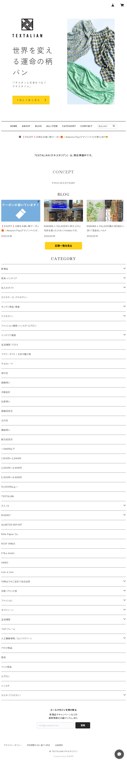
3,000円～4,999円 (11, 468)
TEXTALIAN (7, 496)
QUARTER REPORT (11, 524)
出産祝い (5, 401)
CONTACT (86, 126)
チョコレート (7, 363)
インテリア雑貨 (8, 335)
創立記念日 (7, 439)
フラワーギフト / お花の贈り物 (16, 354)
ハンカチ (5, 685)
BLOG (38, 126)
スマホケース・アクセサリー (14, 297)
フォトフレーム (8, 629)
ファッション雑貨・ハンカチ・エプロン (19, 325)
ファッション (7, 600)
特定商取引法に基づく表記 (38, 745)
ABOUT (26, 126)
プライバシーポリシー (13, 745)
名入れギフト (7, 287)
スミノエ (5, 505)
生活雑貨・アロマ (9, 344)
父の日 (4, 420)
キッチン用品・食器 (10, 306)
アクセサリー (7, 316)
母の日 (4, 373)
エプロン (5, 676)
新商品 (4, 269)
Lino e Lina (7, 572)
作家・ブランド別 (9, 591)
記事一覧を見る (63, 245)
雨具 (3, 657)
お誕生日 (5, 392)
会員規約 (59, 745)
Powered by (60, 756)
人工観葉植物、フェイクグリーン (16, 638)
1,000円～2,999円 (11, 458)
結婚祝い (5, 382)
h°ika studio (8, 553)
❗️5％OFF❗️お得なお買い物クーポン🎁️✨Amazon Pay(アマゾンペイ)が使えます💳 (65, 137)
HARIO (4, 562)
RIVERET (6, 515)
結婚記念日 (7, 411)
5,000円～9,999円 (11, 477)
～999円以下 (8, 449)
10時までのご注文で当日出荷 (15, 581)
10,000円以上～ (9, 486)
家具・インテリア (9, 278)
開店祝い (5, 430)
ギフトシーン (7, 610)
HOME (13, 126)
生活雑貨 (5, 619)
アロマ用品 (6, 648)
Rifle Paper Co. (9, 534)
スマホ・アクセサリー (11, 695)
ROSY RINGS (8, 543)
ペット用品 (6, 667)
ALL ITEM (51, 126)
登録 (83, 725)
